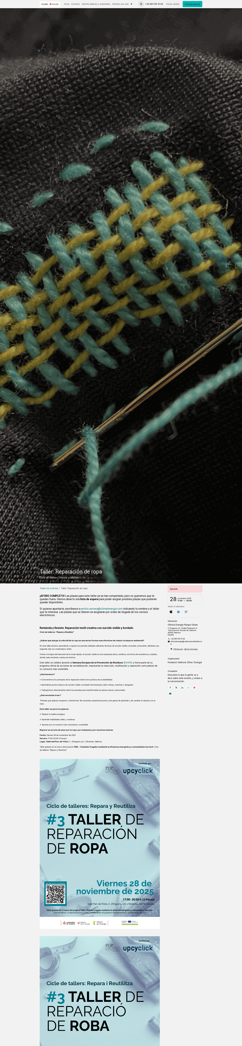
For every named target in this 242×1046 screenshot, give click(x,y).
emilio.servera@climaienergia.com (102, 608)
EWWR (127, 662)
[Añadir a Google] (186, 612)
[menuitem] (66, 4)
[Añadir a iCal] (171, 612)
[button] (141, 4)
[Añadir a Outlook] (178, 612)
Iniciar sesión (172, 4)
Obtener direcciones (185, 649)
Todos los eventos (49, 588)
